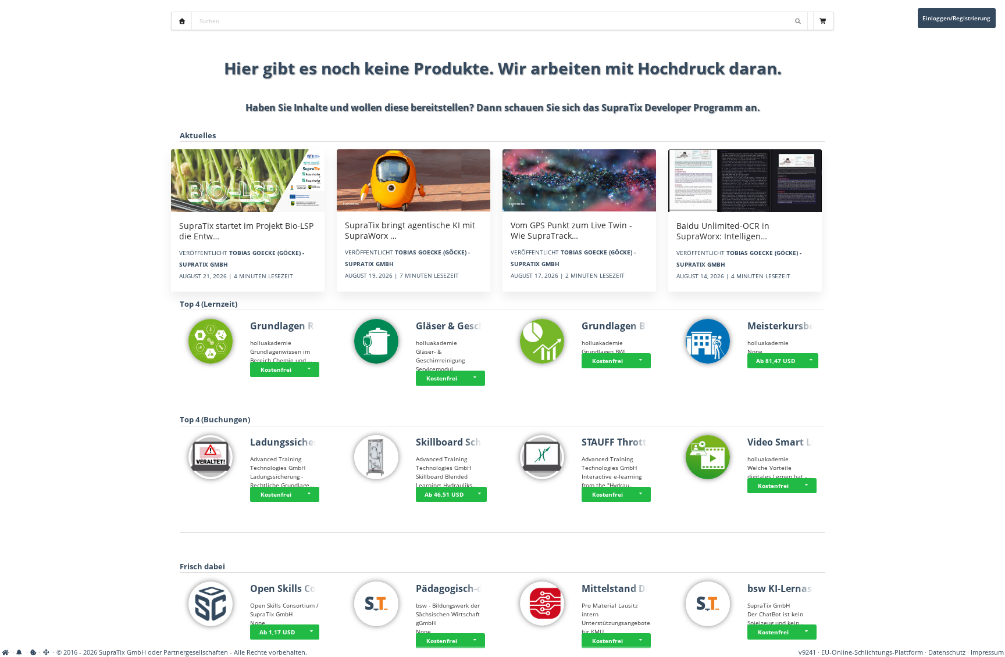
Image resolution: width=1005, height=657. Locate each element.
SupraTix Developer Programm (672, 107)
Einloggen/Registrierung (956, 18)
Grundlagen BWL (621, 325)
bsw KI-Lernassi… (787, 588)
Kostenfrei (276, 369)
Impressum (987, 652)
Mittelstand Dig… (622, 588)
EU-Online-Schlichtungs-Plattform (872, 652)
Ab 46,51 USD (444, 494)
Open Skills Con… (290, 588)
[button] (310, 369)
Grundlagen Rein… (293, 325)
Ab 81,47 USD (775, 361)
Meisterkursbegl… (789, 325)
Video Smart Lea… (789, 442)
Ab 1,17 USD (277, 632)
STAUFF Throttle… (622, 442)
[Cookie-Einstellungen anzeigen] (33, 652)
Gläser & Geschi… (456, 325)
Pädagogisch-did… (458, 588)
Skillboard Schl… (454, 442)
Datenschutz (946, 652)
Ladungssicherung (293, 442)
